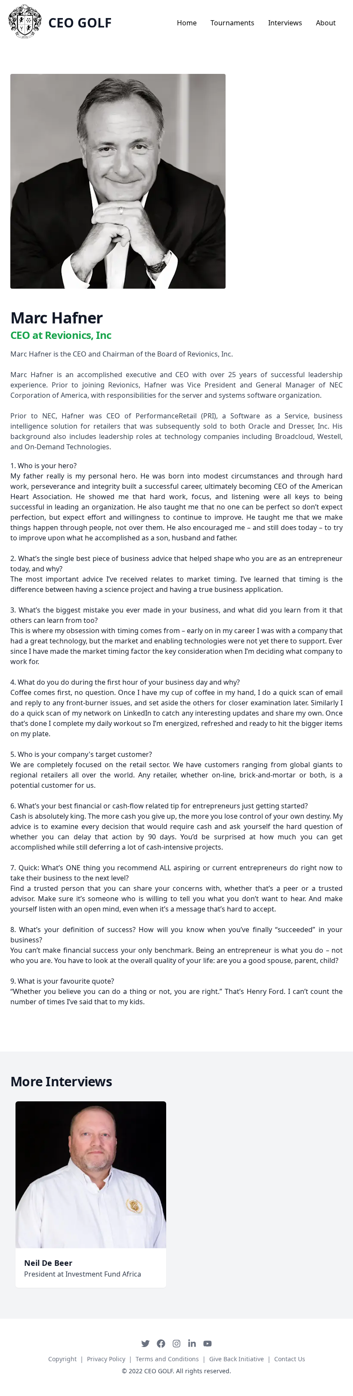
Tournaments (232, 22)
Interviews (285, 22)
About (326, 22)
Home (187, 22)
